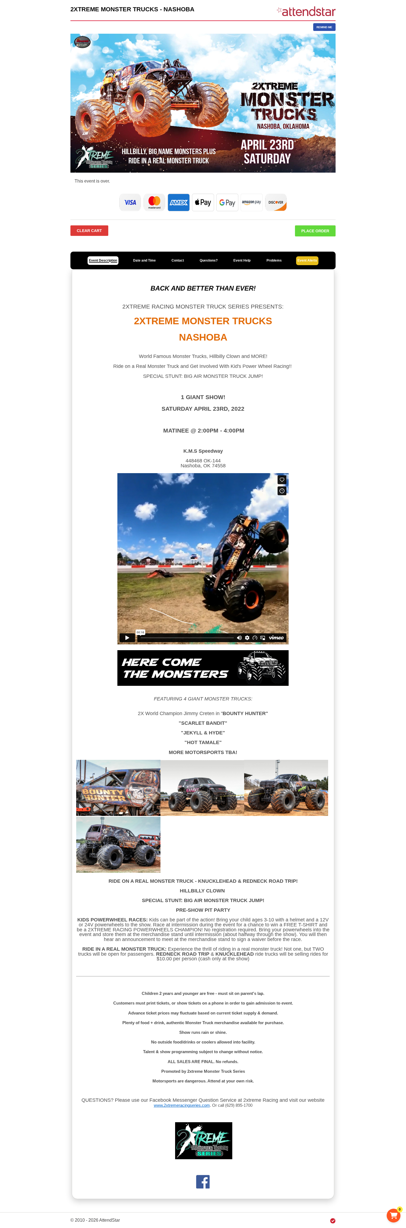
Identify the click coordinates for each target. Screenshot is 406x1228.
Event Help (242, 260)
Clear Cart (89, 230)
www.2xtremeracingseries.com (182, 1105)
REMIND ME (324, 27)
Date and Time (144, 260)
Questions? (209, 260)
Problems (274, 260)
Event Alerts (307, 260)
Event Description (103, 260)
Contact (178, 260)
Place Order (315, 231)
